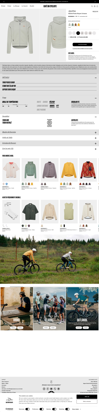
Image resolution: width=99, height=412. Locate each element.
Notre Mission (94, 381)
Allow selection (87, 401)
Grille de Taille (73, 37)
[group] (11, 174)
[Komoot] (58, 388)
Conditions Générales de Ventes (9, 392)
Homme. (13, 327)
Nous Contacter (5, 381)
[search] (91, 6)
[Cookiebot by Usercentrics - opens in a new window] (9, 409)
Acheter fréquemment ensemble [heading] (11, 197)
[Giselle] (11, 170)
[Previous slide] (4, 1)
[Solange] (88, 170)
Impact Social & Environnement (90, 383)
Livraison (4, 385)
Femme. (20, 327)
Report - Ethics (5, 383)
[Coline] (69, 211)
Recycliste (95, 387)
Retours (3, 387)
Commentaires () (83, 16)
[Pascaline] (49, 170)
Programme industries (92, 390)
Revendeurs (94, 385)
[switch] (42, 409)
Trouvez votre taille (83, 37)
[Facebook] (47, 388)
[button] (82, 44)
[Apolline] (30, 170)
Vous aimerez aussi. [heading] (8, 156)
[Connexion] (94, 6)
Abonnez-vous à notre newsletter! (51, 385)
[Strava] (54, 388)
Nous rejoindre (94, 388)
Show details (75, 409)
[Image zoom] (20, 35)
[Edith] (49, 211)
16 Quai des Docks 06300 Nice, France (88, 392)
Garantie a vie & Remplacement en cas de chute (12, 388)
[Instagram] (44, 388)
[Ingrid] (88, 211)
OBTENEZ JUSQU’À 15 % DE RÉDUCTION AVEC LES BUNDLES (49, 1)
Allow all (87, 396)
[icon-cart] (97, 6)
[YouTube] (51, 388)
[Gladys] (30, 211)
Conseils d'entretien (6, 390)
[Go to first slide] (95, 1)
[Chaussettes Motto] (11, 211)
